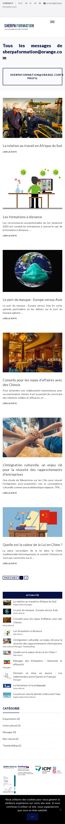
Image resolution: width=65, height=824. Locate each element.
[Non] (60, 809)
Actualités (32, 595)
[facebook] (56, 14)
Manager (28, 604)
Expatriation (18, 604)
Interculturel (18, 613)
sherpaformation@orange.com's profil (36, 76)
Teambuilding (29, 646)
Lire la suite (10, 152)
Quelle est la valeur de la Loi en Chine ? (32, 545)
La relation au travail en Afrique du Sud (32, 146)
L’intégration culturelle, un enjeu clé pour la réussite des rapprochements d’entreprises (32, 469)
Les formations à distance (22, 217)
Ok (32, 816)
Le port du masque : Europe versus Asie (32, 300)
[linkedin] (61, 14)
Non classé (17, 634)
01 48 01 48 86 (31, 3)
